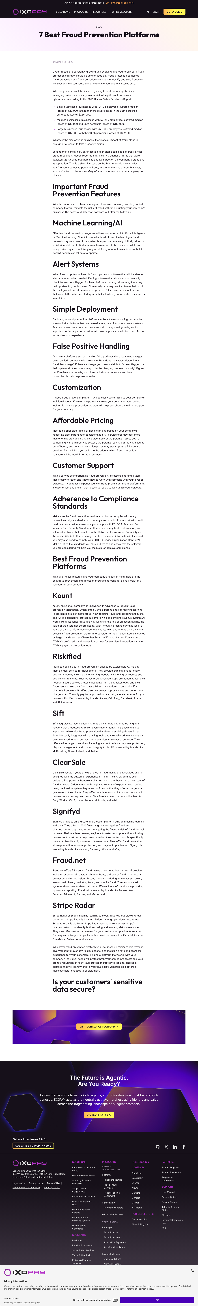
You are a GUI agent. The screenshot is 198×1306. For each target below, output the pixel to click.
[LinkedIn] (175, 1147)
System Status (169, 1202)
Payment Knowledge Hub (172, 1221)
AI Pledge (137, 1207)
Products (81, 11)
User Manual (168, 1192)
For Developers (121, 11)
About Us (136, 1173)
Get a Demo (174, 11)
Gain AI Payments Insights (81, 1211)
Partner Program (170, 1167)
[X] (166, 1147)
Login (156, 11)
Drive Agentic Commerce (79, 1227)
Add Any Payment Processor (81, 1182)
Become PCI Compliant (83, 1196)
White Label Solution (112, 1214)
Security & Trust (52, 1187)
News (135, 1187)
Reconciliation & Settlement (112, 1194)
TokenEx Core (111, 1232)
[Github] (157, 1147)
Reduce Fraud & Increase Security (81, 1219)
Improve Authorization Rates (83, 1169)
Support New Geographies (79, 1190)
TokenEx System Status (170, 1208)
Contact (136, 1197)
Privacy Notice (36, 1183)
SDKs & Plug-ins (140, 1224)
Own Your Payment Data (82, 1203)
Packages (107, 1227)
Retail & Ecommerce (82, 1245)
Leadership (137, 1178)
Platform (106, 1174)
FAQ (164, 1228)
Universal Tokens (112, 1259)
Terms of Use (53, 1183)
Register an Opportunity (168, 1179)
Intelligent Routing (113, 1179)
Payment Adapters (113, 1207)
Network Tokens (112, 1264)
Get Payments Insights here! (120, 2)
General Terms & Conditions (26, 1187)
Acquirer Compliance (114, 1247)
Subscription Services (83, 1250)
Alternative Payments (115, 1242)
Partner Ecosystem (171, 1172)
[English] (30, 12)
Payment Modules (111, 1254)
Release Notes (169, 1197)
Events (135, 1183)
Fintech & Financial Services (81, 1262)
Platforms (77, 1240)
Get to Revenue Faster (83, 1175)
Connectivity (108, 1202)
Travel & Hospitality (82, 1255)
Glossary (166, 1215)
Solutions (63, 11)
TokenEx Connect (113, 1237)
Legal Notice (19, 1183)
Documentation (139, 1219)
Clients (135, 1202)
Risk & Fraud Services (110, 1186)
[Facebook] (183, 1147)
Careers (136, 1192)
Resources (99, 11)
